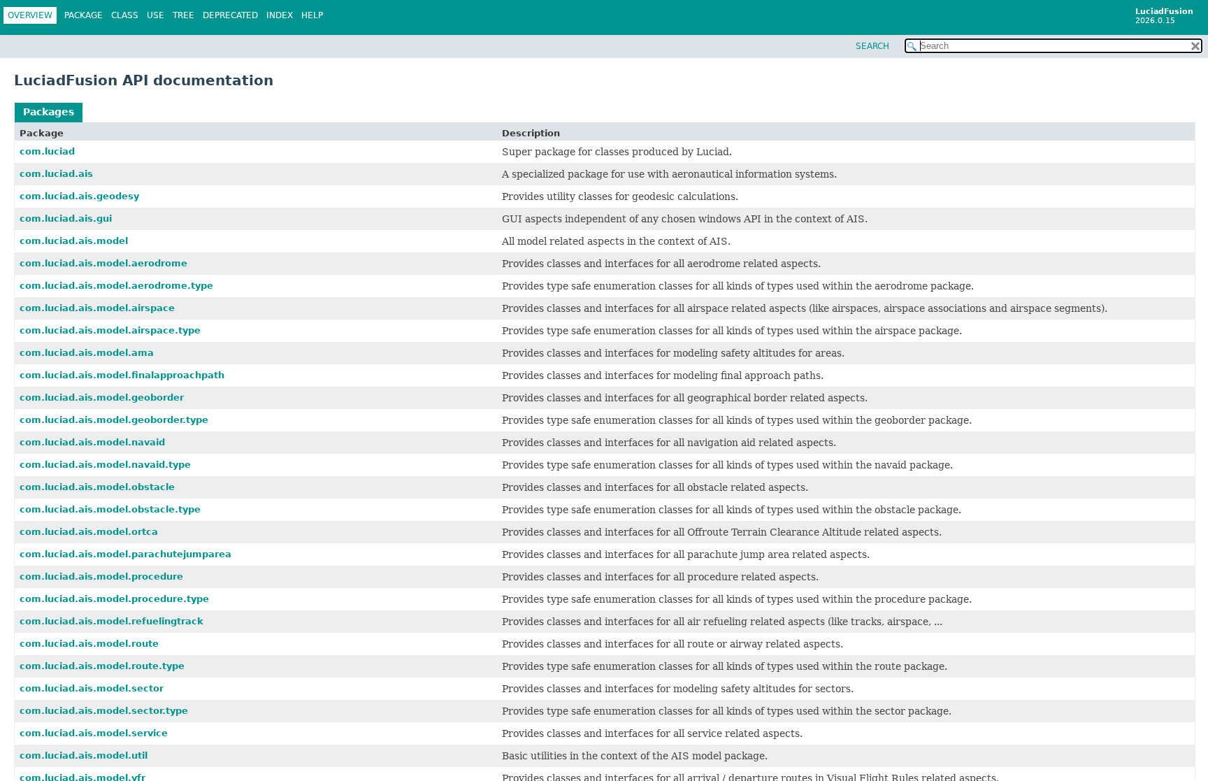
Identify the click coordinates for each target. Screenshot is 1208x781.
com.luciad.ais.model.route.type (102, 666)
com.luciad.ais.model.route (89, 643)
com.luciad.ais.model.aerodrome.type (116, 285)
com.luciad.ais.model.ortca (89, 531)
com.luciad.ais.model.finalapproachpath (122, 375)
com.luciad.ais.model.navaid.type (105, 464)
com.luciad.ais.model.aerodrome (103, 263)
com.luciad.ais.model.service (94, 733)
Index (279, 15)
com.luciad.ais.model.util (84, 755)
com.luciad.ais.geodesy (79, 196)
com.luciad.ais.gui (66, 218)
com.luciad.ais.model (74, 241)
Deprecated (230, 15)
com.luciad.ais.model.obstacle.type (110, 509)
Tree (183, 15)
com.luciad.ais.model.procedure (101, 576)
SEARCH (872, 46)
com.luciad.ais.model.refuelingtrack (111, 621)
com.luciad (47, 151)
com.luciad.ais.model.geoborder (102, 397)
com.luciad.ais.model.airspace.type (110, 330)
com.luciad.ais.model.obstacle (97, 487)
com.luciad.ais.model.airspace (97, 308)
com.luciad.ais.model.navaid (92, 442)
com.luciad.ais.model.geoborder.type (114, 420)
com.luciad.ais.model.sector (92, 688)
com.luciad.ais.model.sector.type (104, 710)
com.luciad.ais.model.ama (87, 352)
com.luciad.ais (56, 174)
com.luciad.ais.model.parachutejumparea (125, 554)
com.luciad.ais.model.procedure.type (114, 599)
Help (312, 15)
